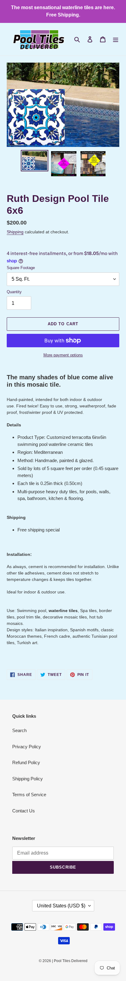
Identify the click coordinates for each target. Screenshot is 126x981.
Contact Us (23, 810)
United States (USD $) (61, 905)
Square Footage (21, 267)
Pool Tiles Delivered (70, 961)
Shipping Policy (27, 778)
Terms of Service (29, 794)
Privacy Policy (26, 746)
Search (19, 730)
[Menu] (115, 39)
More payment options (63, 355)
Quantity (14, 292)
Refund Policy (26, 762)
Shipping (15, 231)
